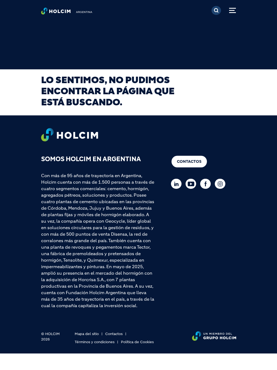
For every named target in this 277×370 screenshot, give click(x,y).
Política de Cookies (137, 342)
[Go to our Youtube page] (192, 184)
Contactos (189, 161)
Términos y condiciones (94, 342)
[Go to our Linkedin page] (177, 184)
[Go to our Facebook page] (206, 184)
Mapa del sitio (87, 334)
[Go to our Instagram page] (221, 184)
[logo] (56, 12)
